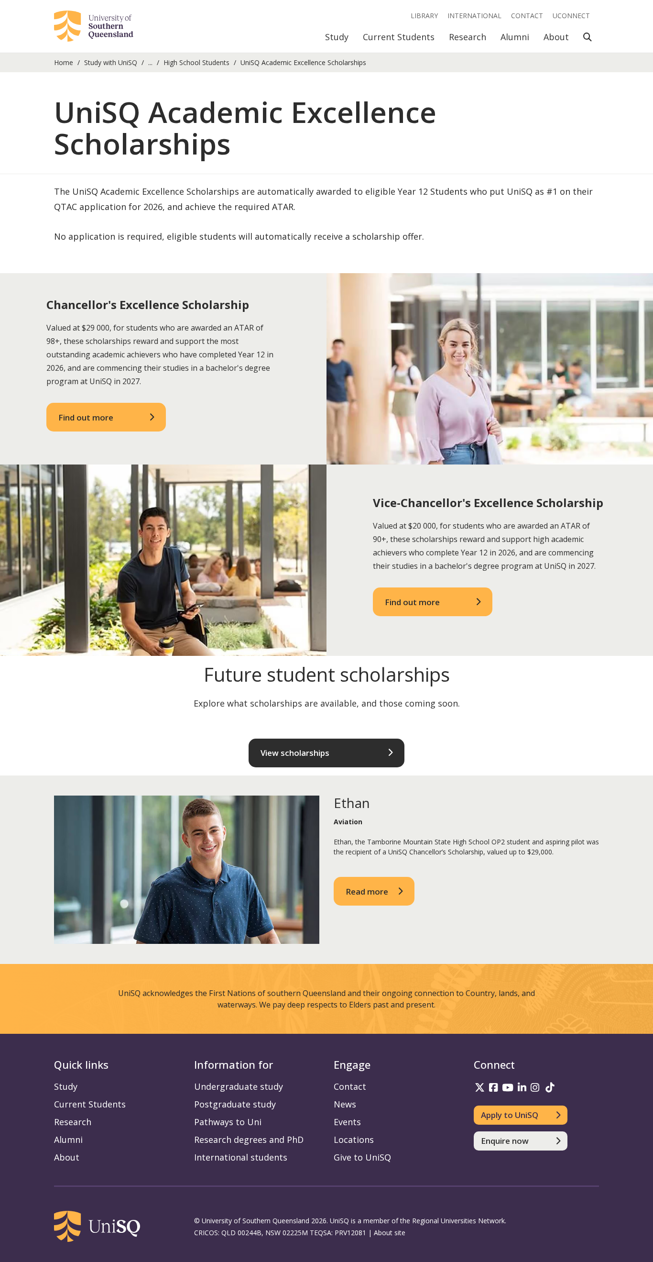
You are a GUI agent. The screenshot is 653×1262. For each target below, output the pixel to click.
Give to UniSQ (362, 1157)
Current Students (399, 37)
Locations (354, 1139)
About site (389, 1232)
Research (467, 37)
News (345, 1104)
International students (240, 1157)
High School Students (196, 62)
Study (336, 37)
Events (347, 1122)
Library (424, 15)
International (474, 15)
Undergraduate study (238, 1086)
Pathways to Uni (227, 1122)
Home (63, 62)
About (556, 37)
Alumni (515, 37)
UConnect (571, 15)
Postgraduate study (235, 1104)
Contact (527, 15)
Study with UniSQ (110, 62)
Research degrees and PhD (249, 1139)
